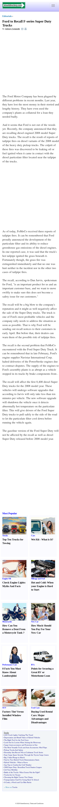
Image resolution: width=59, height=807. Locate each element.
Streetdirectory (24, 803)
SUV (4, 708)
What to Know (22, 762)
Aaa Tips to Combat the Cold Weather (17, 765)
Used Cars (35, 708)
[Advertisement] (29, 63)
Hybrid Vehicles (10, 762)
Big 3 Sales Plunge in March (14, 757)
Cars (33, 536)
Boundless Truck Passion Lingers (30, 767)
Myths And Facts (11, 586)
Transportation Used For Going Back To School (21, 780)
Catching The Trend (25, 735)
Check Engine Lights (13, 582)
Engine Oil (6, 579)
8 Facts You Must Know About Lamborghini (11, 672)
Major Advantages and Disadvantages (39, 719)
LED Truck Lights (10, 735)
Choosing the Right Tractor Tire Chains (18, 777)
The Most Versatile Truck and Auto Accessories (21, 747)
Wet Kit (35, 539)
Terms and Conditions (37, 803)
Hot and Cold (38, 582)
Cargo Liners (9, 745)
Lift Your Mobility (11, 770)
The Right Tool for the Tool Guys (16, 740)
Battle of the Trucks (11, 772)
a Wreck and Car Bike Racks (21, 782)
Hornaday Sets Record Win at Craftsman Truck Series (23, 752)
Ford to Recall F (13, 21)
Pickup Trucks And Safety (13, 750)
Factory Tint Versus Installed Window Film (13, 715)
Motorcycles (7, 622)
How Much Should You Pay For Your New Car (41, 629)
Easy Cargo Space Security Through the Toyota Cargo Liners (26, 755)
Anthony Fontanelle (12, 29)
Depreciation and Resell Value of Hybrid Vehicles (22, 737)
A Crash (7, 782)
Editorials (7, 16)
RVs (33, 665)
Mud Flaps (43, 747)
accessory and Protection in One (25, 745)
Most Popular (9, 513)
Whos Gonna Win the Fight (29, 772)
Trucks (5, 536)
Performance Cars (9, 665)
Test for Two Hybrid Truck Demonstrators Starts (21, 760)
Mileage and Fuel (38, 579)
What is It (46, 539)
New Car (34, 622)
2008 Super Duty (10, 767)
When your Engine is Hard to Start (42, 586)
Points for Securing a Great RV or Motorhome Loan (42, 672)
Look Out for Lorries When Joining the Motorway (22, 742)
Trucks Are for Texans (12, 775)
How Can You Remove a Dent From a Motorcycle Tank (13, 629)
